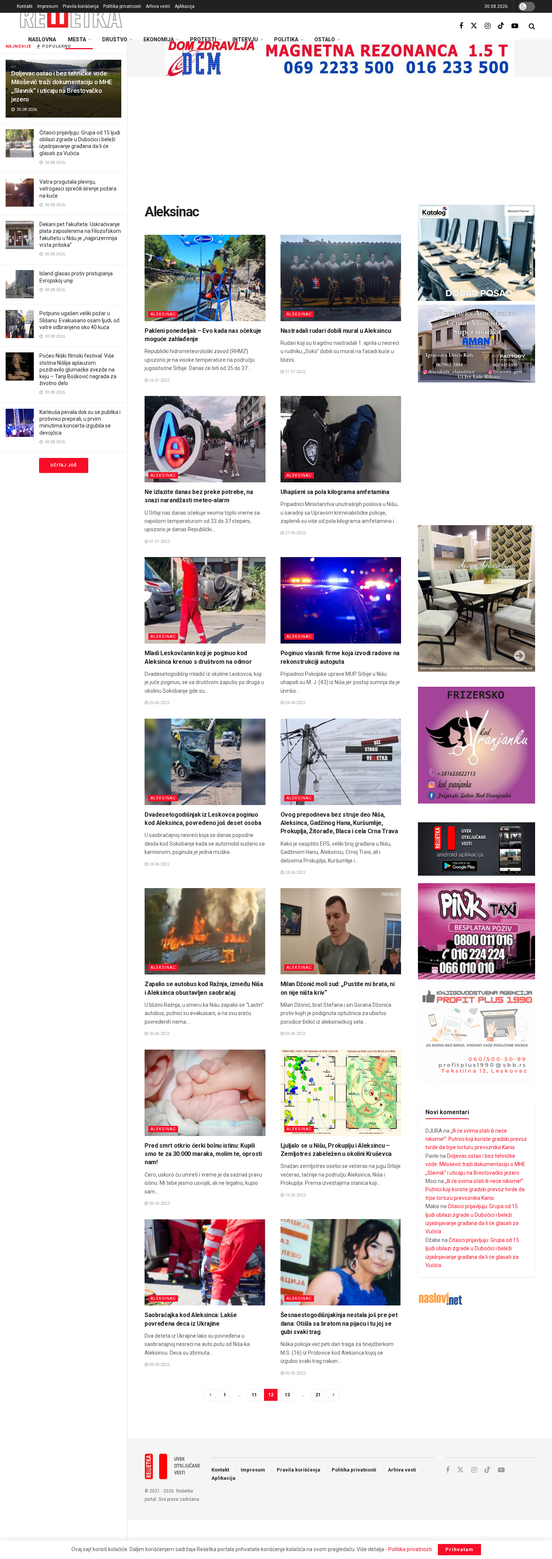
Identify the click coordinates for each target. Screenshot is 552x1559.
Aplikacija (185, 6)
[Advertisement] (340, 140)
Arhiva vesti (158, 6)
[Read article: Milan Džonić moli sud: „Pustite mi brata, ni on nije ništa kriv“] (341, 931)
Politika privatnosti (122, 6)
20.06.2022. (159, 1033)
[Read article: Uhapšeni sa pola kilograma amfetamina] (341, 439)
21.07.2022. (295, 371)
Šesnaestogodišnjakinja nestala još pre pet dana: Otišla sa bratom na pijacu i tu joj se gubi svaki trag (339, 1323)
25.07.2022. (159, 380)
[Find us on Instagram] (487, 26)
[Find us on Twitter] (474, 25)
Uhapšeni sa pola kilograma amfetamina (335, 491)
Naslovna (42, 39)
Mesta (77, 39)
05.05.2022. (295, 1373)
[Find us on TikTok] (501, 25)
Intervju (245, 39)
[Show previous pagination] (210, 1395)
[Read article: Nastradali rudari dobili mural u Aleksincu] (341, 278)
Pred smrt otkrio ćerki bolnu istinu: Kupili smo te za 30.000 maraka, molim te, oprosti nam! (203, 1154)
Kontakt (25, 6)
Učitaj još (63, 465)
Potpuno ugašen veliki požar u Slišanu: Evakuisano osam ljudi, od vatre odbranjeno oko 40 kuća (79, 320)
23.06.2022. (295, 872)
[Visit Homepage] (71, 16)
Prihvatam (459, 1549)
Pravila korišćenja (81, 6)
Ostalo (324, 39)
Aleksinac (163, 314)
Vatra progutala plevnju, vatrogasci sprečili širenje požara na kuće (77, 188)
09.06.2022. (295, 1033)
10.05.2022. (295, 1195)
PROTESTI (203, 39)
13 (287, 1394)
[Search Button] (532, 26)
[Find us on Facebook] (461, 26)
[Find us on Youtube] (514, 26)
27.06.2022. (295, 532)
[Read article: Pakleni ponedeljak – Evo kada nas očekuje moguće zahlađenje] (205, 278)
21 (318, 1394)
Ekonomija (158, 39)
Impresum (47, 6)
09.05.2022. (159, 1364)
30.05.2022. (159, 1203)
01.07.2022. (159, 541)
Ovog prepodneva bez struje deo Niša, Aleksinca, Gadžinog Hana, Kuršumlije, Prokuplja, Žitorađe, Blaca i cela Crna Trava (339, 823)
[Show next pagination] (333, 1395)
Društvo (114, 39)
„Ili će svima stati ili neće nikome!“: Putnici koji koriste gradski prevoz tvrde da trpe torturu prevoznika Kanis (476, 1139)
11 (254, 1394)
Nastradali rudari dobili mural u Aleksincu (336, 330)
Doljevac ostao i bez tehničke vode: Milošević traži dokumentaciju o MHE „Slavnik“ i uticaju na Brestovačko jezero (475, 1164)
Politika (286, 39)
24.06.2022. (295, 702)
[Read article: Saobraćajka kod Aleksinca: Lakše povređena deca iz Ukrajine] (205, 1262)
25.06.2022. (159, 702)
